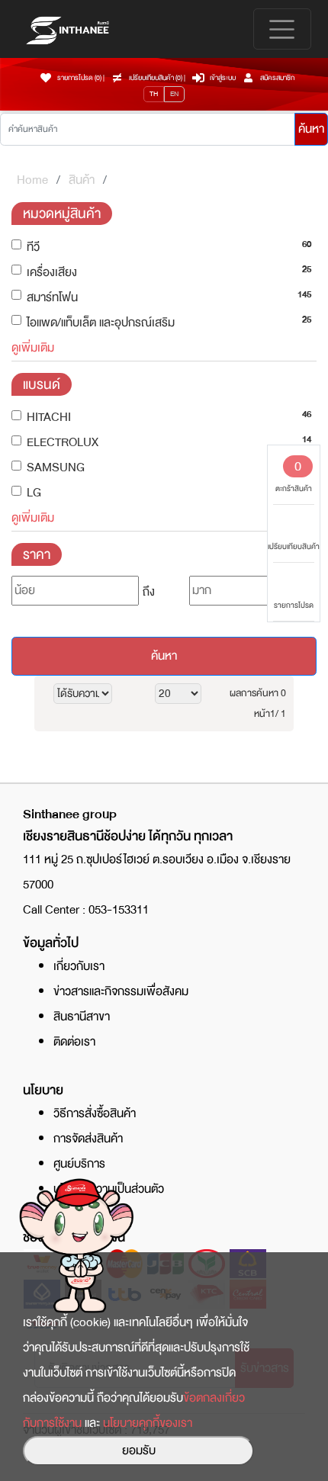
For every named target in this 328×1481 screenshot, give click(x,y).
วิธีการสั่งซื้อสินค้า (94, 1113)
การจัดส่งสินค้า (88, 1138)
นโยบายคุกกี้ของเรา (147, 1423)
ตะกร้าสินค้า (293, 475)
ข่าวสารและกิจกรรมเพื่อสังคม (120, 991)
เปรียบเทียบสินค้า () (156, 78)
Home (32, 180)
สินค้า (82, 180)
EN (174, 94)
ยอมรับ (139, 1450)
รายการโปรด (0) (79, 78)
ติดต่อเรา (74, 1042)
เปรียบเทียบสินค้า (294, 546)
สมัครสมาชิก (277, 78)
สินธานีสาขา (81, 1016)
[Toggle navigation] (282, 29)
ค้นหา (311, 129)
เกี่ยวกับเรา (79, 966)
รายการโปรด (294, 605)
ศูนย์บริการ (79, 1164)
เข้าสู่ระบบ (223, 78)
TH (154, 94)
